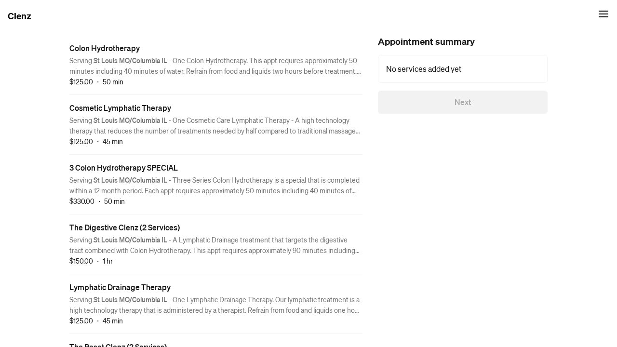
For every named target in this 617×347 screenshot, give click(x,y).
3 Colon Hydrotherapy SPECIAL (123, 167)
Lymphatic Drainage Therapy (120, 287)
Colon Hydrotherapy (104, 48)
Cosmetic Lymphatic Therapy (120, 108)
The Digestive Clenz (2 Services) (124, 227)
